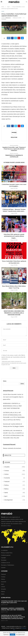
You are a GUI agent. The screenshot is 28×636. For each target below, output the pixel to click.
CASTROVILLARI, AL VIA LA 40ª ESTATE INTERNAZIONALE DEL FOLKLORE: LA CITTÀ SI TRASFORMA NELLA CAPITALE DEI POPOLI (13, 617)
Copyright (3, 557)
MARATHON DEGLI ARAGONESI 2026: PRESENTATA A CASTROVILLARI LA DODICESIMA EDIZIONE (14, 312)
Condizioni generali (5, 555)
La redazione (4, 550)
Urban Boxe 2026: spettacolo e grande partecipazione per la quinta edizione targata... (14, 236)
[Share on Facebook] (12, 38)
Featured (14, 481)
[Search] (26, 2)
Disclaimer (3, 560)
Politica (14, 485)
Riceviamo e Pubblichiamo (7, 565)
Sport (8, 6)
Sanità (14, 492)
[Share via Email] (22, 38)
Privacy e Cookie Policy (6, 552)
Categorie (4, 571)
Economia (14, 478)
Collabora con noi (5, 562)
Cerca (4, 381)
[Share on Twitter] (15, 38)
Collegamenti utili (7, 547)
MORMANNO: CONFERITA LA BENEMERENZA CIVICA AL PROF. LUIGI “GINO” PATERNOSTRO (12, 406)
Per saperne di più (20, 634)
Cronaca (14, 470)
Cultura (14, 474)
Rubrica (14, 489)
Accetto (12, 634)
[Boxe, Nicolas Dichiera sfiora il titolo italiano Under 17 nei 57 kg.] (14, 275)
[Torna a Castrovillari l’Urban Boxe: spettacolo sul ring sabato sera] (14, 250)
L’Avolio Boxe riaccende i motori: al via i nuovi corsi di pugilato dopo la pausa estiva (13, 397)
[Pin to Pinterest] (19, 38)
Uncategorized (14, 500)
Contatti (3, 567)
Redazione (8, 17)
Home (2, 6)
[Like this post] (9, 38)
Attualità (14, 467)
